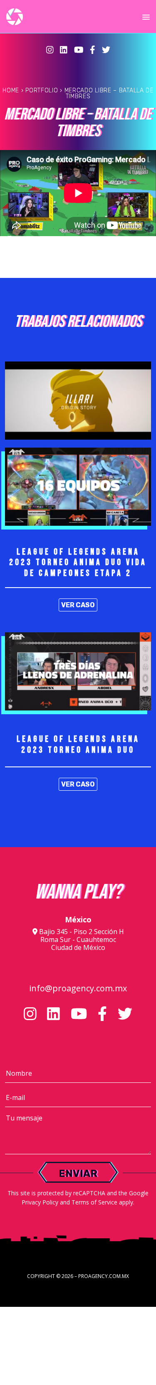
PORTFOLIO (41, 90)
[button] (146, 17)
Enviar (78, 1173)
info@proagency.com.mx (78, 988)
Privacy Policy (40, 1202)
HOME (10, 90)
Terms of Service (94, 1202)
